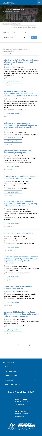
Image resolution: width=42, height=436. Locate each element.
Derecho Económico (22, 217)
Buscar (34, 37)
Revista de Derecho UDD (13, 10)
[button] (39, 2)
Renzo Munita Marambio (19, 132)
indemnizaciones (29, 101)
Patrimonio (14, 213)
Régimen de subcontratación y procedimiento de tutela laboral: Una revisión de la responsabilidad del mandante (21, 93)
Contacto (17, 404)
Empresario (18, 268)
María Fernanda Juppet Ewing (20, 181)
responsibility (8, 105)
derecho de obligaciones (19, 73)
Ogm (25, 134)
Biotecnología (19, 134)
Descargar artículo (13, 81)
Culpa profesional (20, 239)
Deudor (29, 73)
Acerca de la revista (11, 371)
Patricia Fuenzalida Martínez (20, 98)
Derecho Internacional (23, 272)
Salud (16, 323)
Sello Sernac (24, 160)
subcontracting (17, 105)
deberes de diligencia (18, 71)
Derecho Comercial (22, 188)
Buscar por (6, 27)
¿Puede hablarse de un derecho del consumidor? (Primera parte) (18, 152)
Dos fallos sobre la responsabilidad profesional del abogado (18, 287)
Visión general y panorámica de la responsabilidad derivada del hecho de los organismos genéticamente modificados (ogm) (20, 126)
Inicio (6, 366)
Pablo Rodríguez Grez (18, 156)
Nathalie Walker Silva (18, 67)
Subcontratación (27, 105)
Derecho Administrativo (24, 326)
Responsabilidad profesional (12, 241)
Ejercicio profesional (21, 294)
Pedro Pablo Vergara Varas (20, 291)
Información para (8, 362)
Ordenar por (6, 53)
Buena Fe (23, 69)
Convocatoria (9, 380)
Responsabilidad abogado (22, 296)
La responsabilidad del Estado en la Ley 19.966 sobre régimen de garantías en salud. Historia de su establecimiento (21, 314)
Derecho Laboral (21, 109)
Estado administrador (32, 321)
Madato (27, 183)
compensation (19, 101)
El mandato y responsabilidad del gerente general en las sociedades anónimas (20, 177)
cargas (29, 69)
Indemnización (32, 294)
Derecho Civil (20, 78)
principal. (20, 103)
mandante (14, 103)
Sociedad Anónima (20, 185)
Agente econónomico (21, 211)
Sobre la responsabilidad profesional (18, 233)
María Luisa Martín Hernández (20, 266)
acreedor (17, 69)
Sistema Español (13, 270)
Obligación (35, 73)
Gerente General (20, 183)
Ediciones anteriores (11, 375)
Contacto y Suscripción (12, 384)
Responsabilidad (9, 75)
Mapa (22, 404)
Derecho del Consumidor (22, 158)
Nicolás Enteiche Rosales (19, 319)
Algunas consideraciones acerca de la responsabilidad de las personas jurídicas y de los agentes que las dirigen (20, 204)
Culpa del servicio (20, 321)
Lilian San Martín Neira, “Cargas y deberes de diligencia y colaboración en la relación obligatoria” (21, 62)
